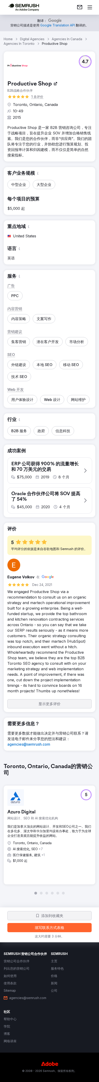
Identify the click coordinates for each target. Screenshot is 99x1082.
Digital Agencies (32, 39)
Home (8, 39)
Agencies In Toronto (19, 43)
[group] (49, 829)
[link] (79, 7)
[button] (85, 61)
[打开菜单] (89, 7)
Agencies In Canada (67, 39)
